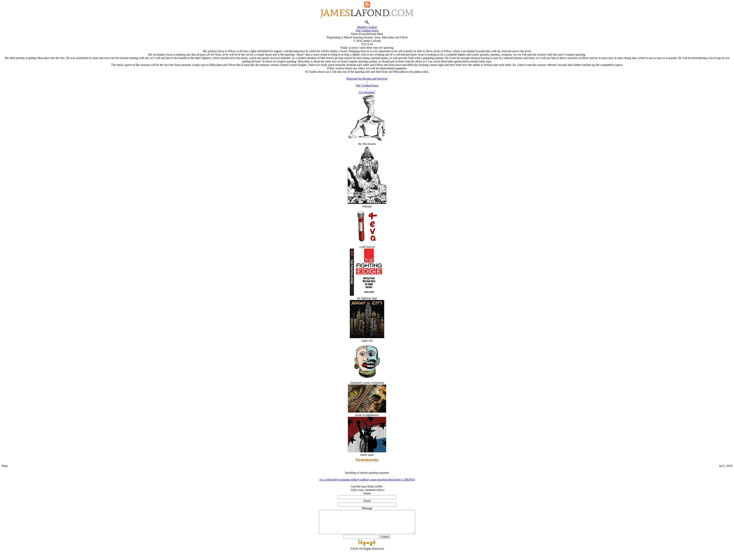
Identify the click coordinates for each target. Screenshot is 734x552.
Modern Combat (367, 27)
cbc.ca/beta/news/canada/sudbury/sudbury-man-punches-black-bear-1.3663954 (367, 479)
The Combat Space (367, 30)
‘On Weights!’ (367, 92)
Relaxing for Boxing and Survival (367, 78)
